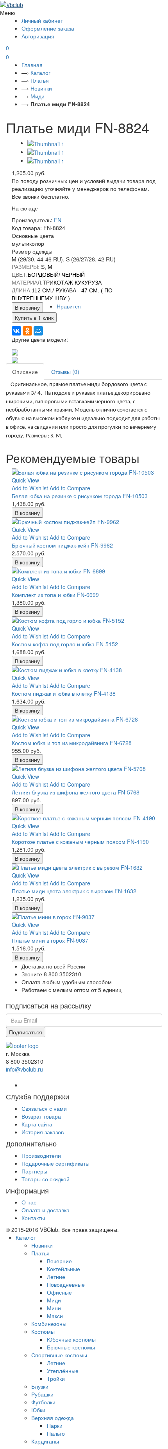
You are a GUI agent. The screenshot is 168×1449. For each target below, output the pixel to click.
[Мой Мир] (38, 331)
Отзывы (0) (65, 371)
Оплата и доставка (45, 1210)
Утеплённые (63, 1371)
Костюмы (43, 1331)
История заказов (42, 1132)
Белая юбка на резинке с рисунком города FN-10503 (80, 496)
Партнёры (34, 1171)
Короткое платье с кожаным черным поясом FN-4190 (80, 841)
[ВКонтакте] (16, 331)
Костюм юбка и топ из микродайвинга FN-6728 (72, 743)
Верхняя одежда (52, 1418)
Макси (55, 1316)
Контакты (33, 1218)
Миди (37, 96)
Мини (54, 1308)
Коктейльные (63, 1269)
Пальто (56, 1433)
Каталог (40, 72)
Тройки (56, 1378)
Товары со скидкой (45, 1179)
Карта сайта (36, 1124)
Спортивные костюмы (59, 1355)
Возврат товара (41, 1116)
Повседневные (66, 1284)
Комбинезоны (48, 1323)
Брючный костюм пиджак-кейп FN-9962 (62, 545)
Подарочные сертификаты (55, 1163)
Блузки (39, 1386)
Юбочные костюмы (71, 1339)
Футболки (43, 1402)
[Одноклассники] (27, 331)
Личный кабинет (42, 20)
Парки (55, 1425)
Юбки (38, 1410)
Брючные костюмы (71, 1347)
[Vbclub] (84, 4)
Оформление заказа (47, 28)
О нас (28, 1202)
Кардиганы (45, 1441)
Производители (41, 1155)
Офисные (59, 1292)
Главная (32, 65)
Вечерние (59, 1261)
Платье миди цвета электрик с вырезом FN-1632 (74, 891)
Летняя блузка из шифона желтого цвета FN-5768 (75, 792)
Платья (39, 80)
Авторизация (37, 36)
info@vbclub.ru (24, 1069)
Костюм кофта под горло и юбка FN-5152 (65, 644)
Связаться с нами (44, 1108)
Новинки (41, 88)
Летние (56, 1276)
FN (57, 220)
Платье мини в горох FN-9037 (50, 940)
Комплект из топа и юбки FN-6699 (55, 594)
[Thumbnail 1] (45, 143)
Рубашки (42, 1394)
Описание (25, 371)
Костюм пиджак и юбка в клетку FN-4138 (64, 693)
